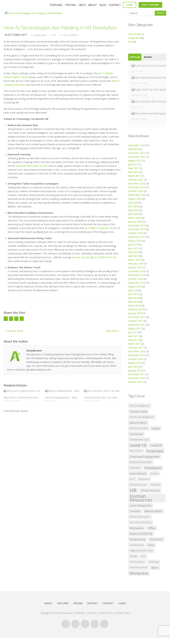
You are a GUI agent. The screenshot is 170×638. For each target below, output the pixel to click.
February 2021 (136, 179)
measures (135, 511)
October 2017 (135, 320)
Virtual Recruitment (138, 567)
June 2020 (133, 206)
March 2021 (134, 175)
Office (151, 528)
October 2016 (135, 359)
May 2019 (133, 252)
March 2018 (134, 305)
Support (92, 603)
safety (151, 545)
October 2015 (135, 381)
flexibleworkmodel (138, 485)
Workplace (139, 573)
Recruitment (156, 539)
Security (91, 612)
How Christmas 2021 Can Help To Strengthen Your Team (102, 397)
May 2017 (133, 339)
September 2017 (137, 324)
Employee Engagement (144, 456)
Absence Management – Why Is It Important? (62, 397)
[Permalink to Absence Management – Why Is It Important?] (62, 390)
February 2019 (136, 263)
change (156, 428)
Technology (154, 562)
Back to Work (138, 423)
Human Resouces (150, 490)
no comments (71, 35)
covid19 (156, 445)
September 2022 (137, 145)
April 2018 (133, 301)
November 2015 (137, 378)
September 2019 (137, 236)
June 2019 (133, 248)
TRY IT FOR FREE (150, 5)
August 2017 (135, 328)
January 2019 (135, 267)
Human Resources (141, 498)
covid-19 (138, 445)
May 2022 (133, 149)
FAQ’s (82, 5)
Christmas (136, 434)
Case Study (134, 34)
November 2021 (137, 156)
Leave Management (141, 505)
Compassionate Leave (139, 439)
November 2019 (137, 229)
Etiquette (155, 473)
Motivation (137, 528)
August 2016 (135, 362)
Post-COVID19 (141, 533)
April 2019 (133, 256)
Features (63, 603)
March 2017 (134, 343)
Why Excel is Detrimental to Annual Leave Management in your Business (22, 397)
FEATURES (56, 5)
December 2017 (136, 317)
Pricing (78, 603)
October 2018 (135, 278)
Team (143, 556)
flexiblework (144, 479)
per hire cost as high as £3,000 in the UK (94, 257)
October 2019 (135, 233)
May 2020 (133, 210)
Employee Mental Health (141, 462)
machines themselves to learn (32, 165)
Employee (155, 451)
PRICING (70, 5)
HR (54, 35)
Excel (132, 479)
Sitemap (80, 612)
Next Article (113, 330)
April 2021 (133, 172)
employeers (135, 468)
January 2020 (135, 221)
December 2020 (136, 183)
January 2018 (135, 313)
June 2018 (133, 294)
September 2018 (137, 282)
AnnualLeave (40, 35)
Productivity (137, 539)
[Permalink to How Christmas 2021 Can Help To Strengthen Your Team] (102, 390)
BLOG (103, 5)
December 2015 (136, 374)
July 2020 (133, 202)
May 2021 (133, 168)
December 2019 (136, 225)
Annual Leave (138, 411)
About (48, 603)
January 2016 (135, 370)
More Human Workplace (141, 522)
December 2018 (136, 271)
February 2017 (136, 347)
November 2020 (137, 187)
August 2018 (135, 286)
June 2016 (133, 366)
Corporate (133, 37)
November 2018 (137, 275)
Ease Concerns (136, 451)
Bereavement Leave (139, 428)
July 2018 (133, 290)
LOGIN (129, 5)
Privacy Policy (123, 612)
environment (138, 473)
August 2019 (135, 240)
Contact (108, 603)
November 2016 (137, 355)
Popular (135, 57)
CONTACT (115, 5)
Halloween (155, 485)
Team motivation (137, 562)
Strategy (133, 556)
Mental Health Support (140, 517)
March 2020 (134, 217)
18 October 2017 (15, 35)
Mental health (153, 511)
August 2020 (135, 198)
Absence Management (139, 406)
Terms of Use (106, 612)
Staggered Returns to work (141, 550)
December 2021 (136, 152)
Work (154, 567)
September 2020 (137, 194)
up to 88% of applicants (97, 228)
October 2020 (135, 191)
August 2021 (135, 160)
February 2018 (136, 309)
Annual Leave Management (142, 417)
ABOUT (92, 5)
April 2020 (133, 214)
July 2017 (133, 332)
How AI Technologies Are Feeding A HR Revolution (60, 28)
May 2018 (133, 298)
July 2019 (133, 244)
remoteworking (136, 545)
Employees (152, 467)
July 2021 (133, 164)
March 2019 (134, 259)
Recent (148, 57)
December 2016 (136, 351)
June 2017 (133, 336)
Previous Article (13, 330)
